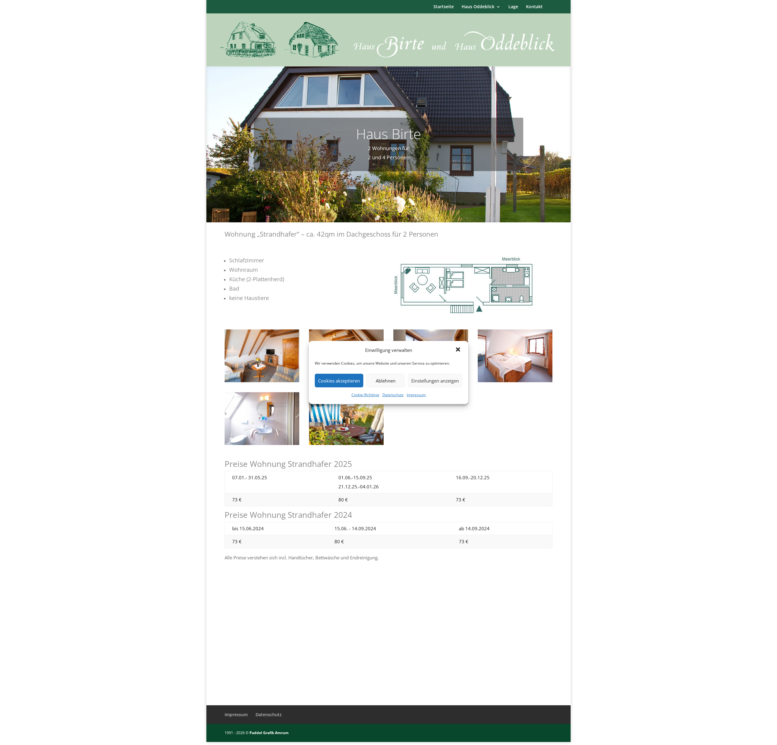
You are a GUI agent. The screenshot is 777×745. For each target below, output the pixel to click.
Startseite (443, 7)
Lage (513, 7)
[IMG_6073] (262, 443)
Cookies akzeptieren (339, 381)
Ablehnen (385, 381)
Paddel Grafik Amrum (269, 732)
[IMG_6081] (515, 380)
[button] (458, 350)
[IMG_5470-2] (346, 443)
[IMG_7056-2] (262, 380)
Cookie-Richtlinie (365, 394)
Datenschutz (393, 394)
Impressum (416, 394)
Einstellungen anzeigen (435, 381)
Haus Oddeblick (478, 7)
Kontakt (534, 7)
